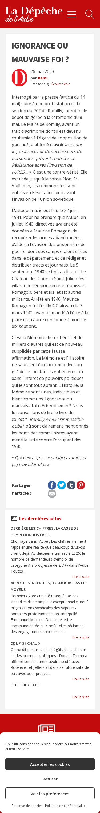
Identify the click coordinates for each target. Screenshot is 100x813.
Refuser (50, 779)
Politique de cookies (27, 805)
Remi (42, 78)
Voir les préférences (50, 793)
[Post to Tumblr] (71, 484)
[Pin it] (81, 484)
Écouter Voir (60, 84)
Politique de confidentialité (65, 805)
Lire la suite (80, 576)
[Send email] (52, 493)
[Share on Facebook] (52, 484)
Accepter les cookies (50, 764)
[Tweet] (61, 484)
